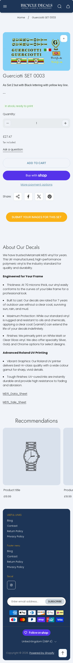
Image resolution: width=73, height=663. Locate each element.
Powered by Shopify (41, 653)
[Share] (17, 196)
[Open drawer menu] (5, 6)
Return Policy (15, 531)
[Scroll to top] (62, 653)
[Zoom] (63, 38)
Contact (12, 526)
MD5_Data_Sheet (15, 394)
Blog (10, 520)
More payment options (36, 184)
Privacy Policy (15, 536)
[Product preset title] (31, 456)
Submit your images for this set (36, 217)
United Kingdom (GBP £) (37, 641)
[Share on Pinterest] (49, 196)
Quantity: (9, 114)
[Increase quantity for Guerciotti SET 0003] (65, 123)
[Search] (59, 6)
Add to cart (36, 163)
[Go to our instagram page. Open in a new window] (11, 585)
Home (21, 17)
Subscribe (55, 601)
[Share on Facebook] (28, 196)
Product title (12, 490)
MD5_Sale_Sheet (14, 402)
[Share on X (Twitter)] (39, 196)
